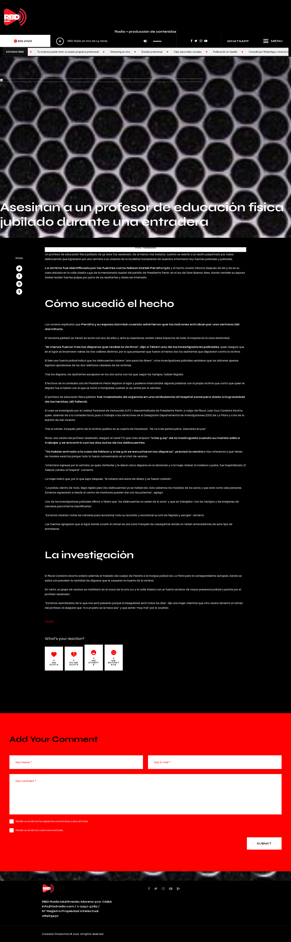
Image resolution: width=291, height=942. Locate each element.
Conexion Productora (56, 934)
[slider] (158, 40)
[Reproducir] (60, 41)
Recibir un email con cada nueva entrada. (39, 830)
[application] (109, 41)
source (49, 621)
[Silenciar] (145, 41)
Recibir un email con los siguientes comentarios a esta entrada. (52, 821)
